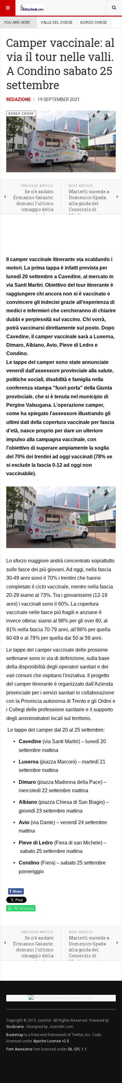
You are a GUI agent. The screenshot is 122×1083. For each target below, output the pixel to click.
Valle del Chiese (57, 22)
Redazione (18, 99)
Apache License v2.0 (51, 1041)
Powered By (34, 1067)
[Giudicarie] (31, 8)
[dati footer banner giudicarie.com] (61, 998)
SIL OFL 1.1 (77, 1049)
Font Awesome (19, 1049)
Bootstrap (14, 1035)
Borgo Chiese (93, 22)
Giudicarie (15, 1027)
